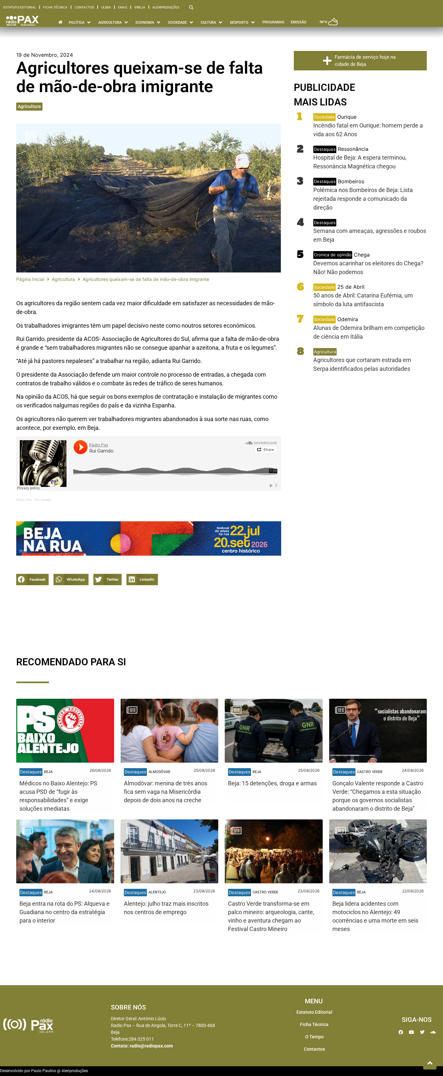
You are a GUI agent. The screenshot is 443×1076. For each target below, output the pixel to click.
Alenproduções (165, 7)
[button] (32, 579)
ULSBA (106, 7)
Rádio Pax (24, 500)
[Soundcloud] (432, 1032)
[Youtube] (411, 1032)
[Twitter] (422, 1032)
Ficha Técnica (55, 7)
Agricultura (29, 106)
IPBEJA (139, 7)
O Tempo (314, 1036)
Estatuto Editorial (19, 7)
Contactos (84, 7)
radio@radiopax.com (151, 1045)
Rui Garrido (43, 500)
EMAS (122, 7)
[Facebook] (400, 1032)
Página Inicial (30, 279)
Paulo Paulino (43, 1071)
